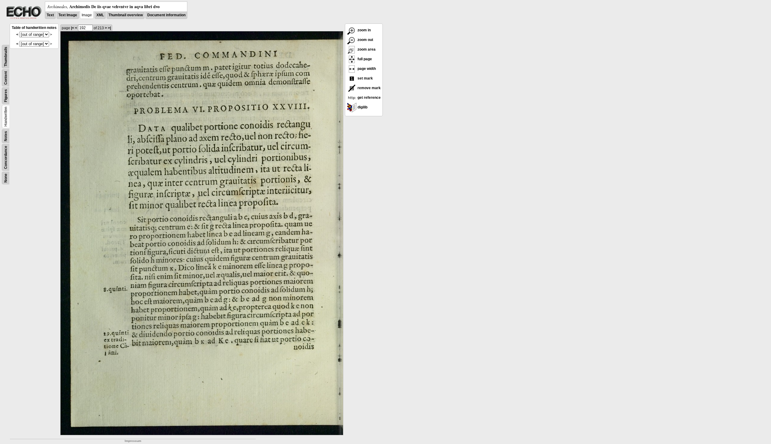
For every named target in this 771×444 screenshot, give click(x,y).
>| (109, 28)
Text (50, 15)
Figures (6, 95)
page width (366, 69)
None (6, 178)
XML (100, 15)
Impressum (133, 440)
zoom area (366, 49)
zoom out (365, 40)
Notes (6, 136)
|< (72, 28)
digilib (362, 107)
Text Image (67, 15)
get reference (369, 97)
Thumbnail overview (125, 15)
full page (364, 59)
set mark (365, 78)
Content (6, 78)
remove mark (369, 88)
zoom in (364, 30)
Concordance (6, 157)
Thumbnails (6, 57)
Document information (166, 15)
